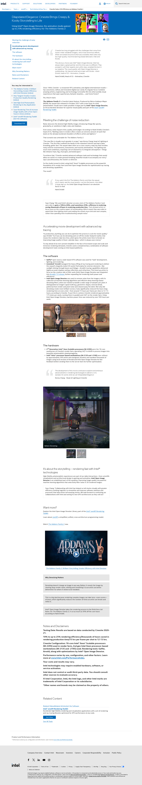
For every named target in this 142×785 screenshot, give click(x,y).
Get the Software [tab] (72, 706)
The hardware (17, 56)
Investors (69, 753)
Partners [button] (63, 4)
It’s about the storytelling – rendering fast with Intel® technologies (22, 61)
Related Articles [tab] (60, 706)
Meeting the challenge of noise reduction (23, 41)
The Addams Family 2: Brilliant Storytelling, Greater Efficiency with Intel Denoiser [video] (25, 91)
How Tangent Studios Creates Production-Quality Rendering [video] (25, 98)
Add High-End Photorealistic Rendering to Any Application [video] (24, 105)
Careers (78, 753)
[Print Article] (104, 39)
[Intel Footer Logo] (16, 765)
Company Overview (35, 753)
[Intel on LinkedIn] (39, 760)
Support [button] (26, 4)
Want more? (16, 68)
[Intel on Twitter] (33, 760)
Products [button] (15, 4)
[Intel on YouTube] (44, 760)
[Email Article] (107, 39)
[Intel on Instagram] (49, 760)
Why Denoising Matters (21, 71)
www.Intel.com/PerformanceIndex (67, 658)
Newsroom (60, 753)
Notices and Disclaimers (107, 774)
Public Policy (116, 753)
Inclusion (106, 753)
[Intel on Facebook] (28, 760)
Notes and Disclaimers (20, 75)
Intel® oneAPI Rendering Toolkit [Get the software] (25, 118)
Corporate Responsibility (92, 753)
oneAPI (55, 517)
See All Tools (48, 721)
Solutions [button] (37, 4)
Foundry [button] (74, 4)
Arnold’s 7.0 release (57, 274)
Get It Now (49, 717)
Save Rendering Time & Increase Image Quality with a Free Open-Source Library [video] (26, 112)
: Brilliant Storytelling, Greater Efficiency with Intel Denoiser (76, 568)
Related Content (18, 79)
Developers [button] (50, 4)
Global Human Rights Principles (97, 776)
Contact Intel (49, 753)
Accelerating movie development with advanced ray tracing (25, 47)
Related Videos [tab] (48, 706)
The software (17, 52)
